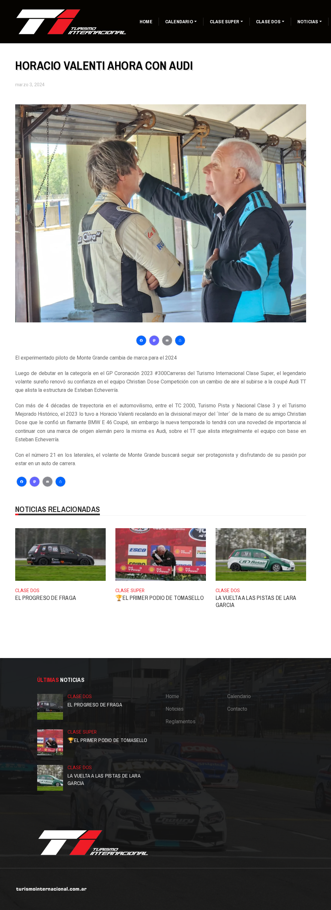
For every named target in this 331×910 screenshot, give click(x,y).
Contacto (237, 709)
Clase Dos (268, 21)
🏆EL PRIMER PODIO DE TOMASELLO (159, 598)
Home (146, 21)
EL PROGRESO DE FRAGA (45, 598)
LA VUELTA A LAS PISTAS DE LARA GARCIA (256, 601)
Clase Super (224, 21)
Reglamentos (181, 722)
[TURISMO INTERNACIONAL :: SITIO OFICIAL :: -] (71, 21)
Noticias (307, 21)
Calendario (179, 21)
